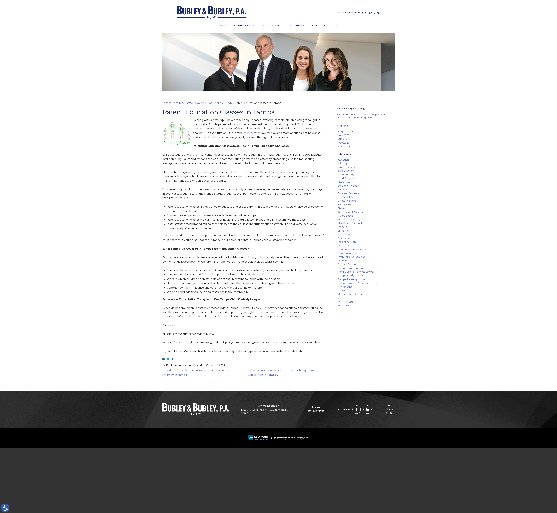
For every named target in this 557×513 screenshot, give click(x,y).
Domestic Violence (348, 193)
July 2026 (343, 135)
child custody (223, 103)
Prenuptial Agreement (351, 256)
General (342, 208)
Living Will (344, 230)
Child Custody (346, 174)
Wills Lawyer (345, 305)
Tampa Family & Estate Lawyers (183, 103)
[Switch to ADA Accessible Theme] (5, 508)
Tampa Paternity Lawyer (352, 279)
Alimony (342, 163)
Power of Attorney (349, 253)
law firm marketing (280, 439)
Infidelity (343, 227)
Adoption (343, 159)
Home (223, 25)
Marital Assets (346, 234)
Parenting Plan (347, 242)
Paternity (343, 245)
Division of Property (349, 185)
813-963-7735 (371, 12)
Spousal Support (348, 264)
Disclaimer (389, 409)
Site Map (388, 413)
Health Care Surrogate (351, 219)
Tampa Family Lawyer (350, 275)
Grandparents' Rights (350, 212)
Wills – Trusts (345, 301)
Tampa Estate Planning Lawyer (356, 271)
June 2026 (344, 139)
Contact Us (330, 25)
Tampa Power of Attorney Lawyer (357, 283)
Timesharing (345, 286)
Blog (314, 25)
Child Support (346, 178)
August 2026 (345, 131)
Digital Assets (345, 182)
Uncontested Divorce (350, 294)
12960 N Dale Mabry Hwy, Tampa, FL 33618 (264, 411)
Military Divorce (347, 238)
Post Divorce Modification (352, 249)
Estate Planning (347, 200)
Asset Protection (347, 167)
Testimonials (296, 25)
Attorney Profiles (244, 25)
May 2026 (343, 142)
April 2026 (344, 146)
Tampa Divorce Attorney (352, 268)
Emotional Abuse (348, 197)
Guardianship (345, 215)
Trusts (341, 290)
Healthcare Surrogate (351, 223)
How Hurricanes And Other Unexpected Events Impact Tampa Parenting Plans (364, 116)
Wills (340, 298)
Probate (343, 260)
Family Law (344, 204)
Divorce (342, 189)
